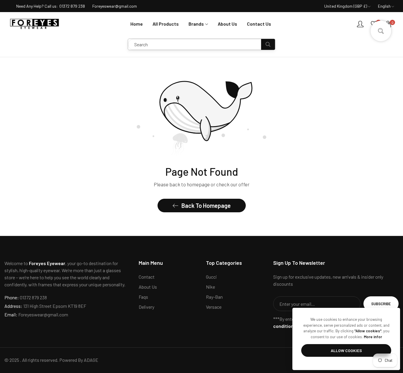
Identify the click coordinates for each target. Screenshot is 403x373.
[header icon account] (360, 24)
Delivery (146, 307)
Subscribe (381, 303)
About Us (148, 287)
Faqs (143, 297)
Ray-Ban (214, 297)
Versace (214, 307)
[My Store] (34, 24)
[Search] (268, 44)
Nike (210, 287)
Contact (147, 277)
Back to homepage (206, 205)
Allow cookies (346, 350)
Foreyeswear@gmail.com (36, 314)
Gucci (211, 277)
